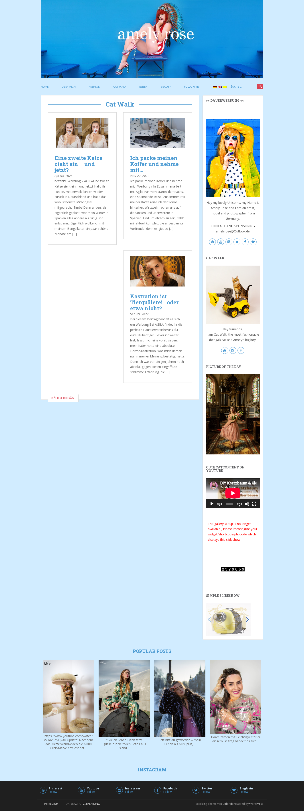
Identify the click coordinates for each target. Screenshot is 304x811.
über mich (69, 87)
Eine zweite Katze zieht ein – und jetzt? (78, 163)
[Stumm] (247, 504)
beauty (166, 87)
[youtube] (220, 242)
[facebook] (245, 242)
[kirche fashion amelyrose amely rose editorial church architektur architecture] (233, 414)
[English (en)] (219, 86)
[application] (233, 493)
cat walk (119, 87)
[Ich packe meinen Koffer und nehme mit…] (157, 134)
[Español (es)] (224, 86)
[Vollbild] (254, 504)
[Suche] (260, 86)
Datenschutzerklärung (83, 804)
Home (45, 87)
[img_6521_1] (228, 619)
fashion (94, 87)
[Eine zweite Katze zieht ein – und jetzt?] (82, 134)
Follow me (191, 87)
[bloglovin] (253, 242)
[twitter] (236, 242)
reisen (143, 87)
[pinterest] (212, 242)
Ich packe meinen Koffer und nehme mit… (154, 163)
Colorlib (228, 804)
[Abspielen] (212, 504)
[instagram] (228, 242)
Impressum (51, 804)
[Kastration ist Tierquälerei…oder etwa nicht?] (157, 272)
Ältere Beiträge (64, 398)
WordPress (256, 804)
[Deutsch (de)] (214, 86)
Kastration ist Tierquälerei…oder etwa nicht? (154, 302)
